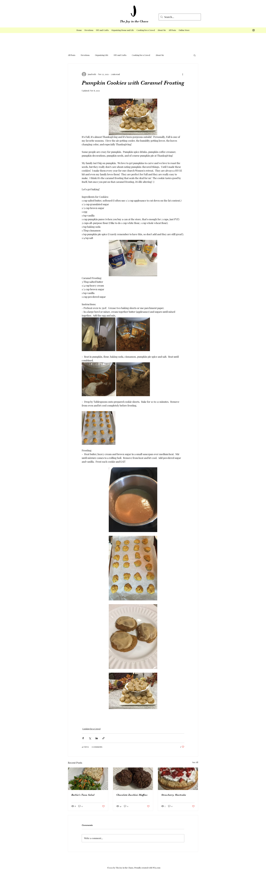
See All (195, 762)
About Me (160, 55)
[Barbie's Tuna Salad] (88, 779)
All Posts (71, 55)
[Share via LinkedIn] (96, 738)
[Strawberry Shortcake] (178, 779)
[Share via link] (103, 738)
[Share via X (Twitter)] (90, 738)
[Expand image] (98, 334)
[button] (194, 55)
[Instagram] (253, 30)
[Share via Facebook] (83, 738)
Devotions (85, 55)
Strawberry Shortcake (173, 794)
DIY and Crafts (120, 55)
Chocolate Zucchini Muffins (131, 794)
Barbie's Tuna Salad (82, 794)
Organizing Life (101, 55)
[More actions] (182, 74)
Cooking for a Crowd (141, 55)
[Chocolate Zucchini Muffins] (133, 779)
